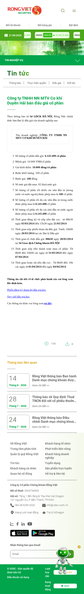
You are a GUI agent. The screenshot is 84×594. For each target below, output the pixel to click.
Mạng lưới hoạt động (26, 512)
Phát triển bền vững (58, 448)
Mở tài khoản (13, 25)
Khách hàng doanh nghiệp (57, 455)
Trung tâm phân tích (23, 448)
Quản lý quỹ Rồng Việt (24, 454)
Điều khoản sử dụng (18, 577)
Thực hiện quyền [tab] (36, 83)
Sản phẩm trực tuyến (58, 468)
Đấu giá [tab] (56, 83)
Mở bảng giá (45, 25)
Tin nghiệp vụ (14, 60)
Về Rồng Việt (18, 443)
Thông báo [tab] (15, 83)
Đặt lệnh (73, 25)
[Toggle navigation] (73, 10)
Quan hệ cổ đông (21, 473)
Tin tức (14, 463)
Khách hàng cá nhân (23, 468)
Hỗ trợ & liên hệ (55, 473)
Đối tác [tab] (71, 83)
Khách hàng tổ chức (58, 443)
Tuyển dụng (52, 463)
